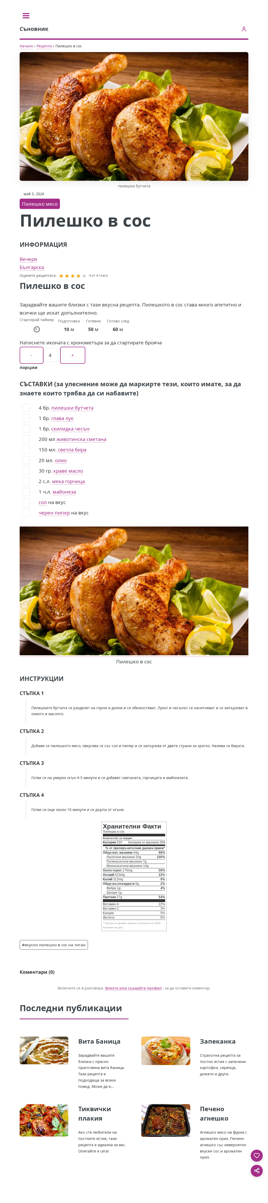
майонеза (64, 491)
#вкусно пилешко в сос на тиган (54, 944)
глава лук (62, 418)
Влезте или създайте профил (133, 988)
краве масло (68, 470)
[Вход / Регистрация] (243, 28)
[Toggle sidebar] (26, 15)
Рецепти (44, 45)
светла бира (72, 449)
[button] (61, 275)
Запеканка (218, 1041)
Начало (26, 45)
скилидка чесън (70, 428)
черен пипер (54, 512)
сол (43, 502)
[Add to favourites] (257, 1156)
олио (61, 460)
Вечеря (28, 259)
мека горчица (68, 481)
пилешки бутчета (72, 407)
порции (28, 367)
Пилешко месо (40, 203)
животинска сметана (81, 439)
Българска (32, 267)
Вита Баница (99, 1041)
